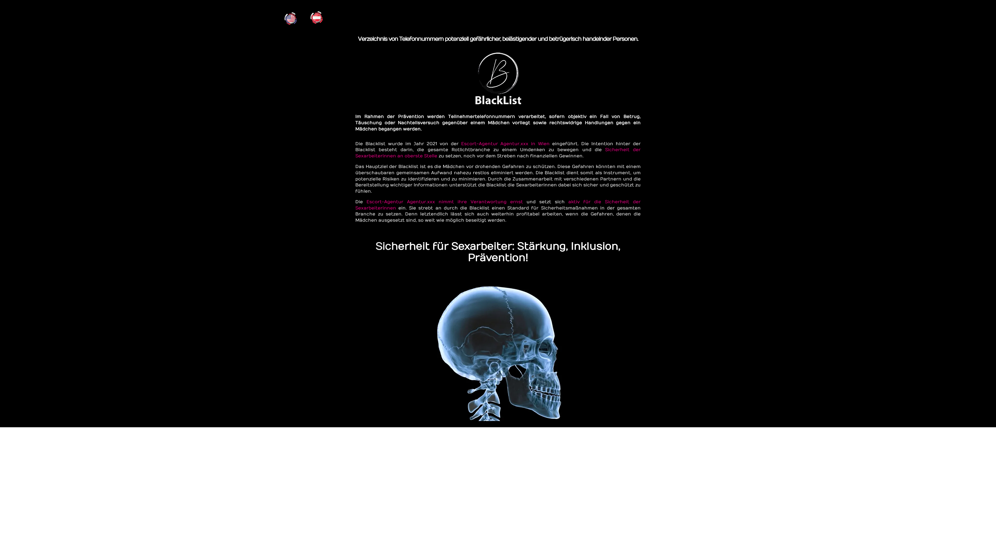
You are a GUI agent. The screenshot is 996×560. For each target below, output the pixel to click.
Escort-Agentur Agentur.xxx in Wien (505, 143)
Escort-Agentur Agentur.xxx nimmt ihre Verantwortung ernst (444, 202)
